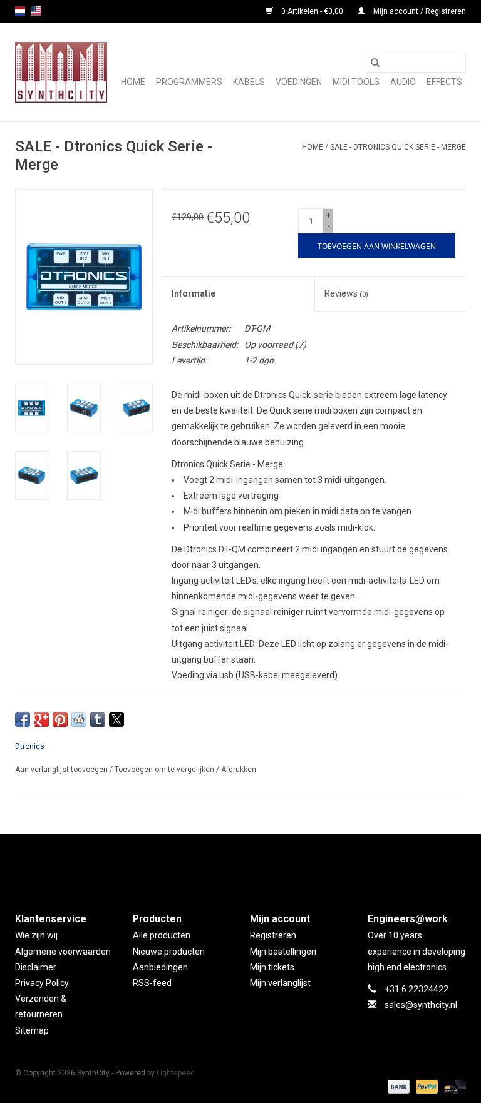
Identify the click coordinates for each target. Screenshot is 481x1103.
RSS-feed (152, 983)
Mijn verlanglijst (280, 983)
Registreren (273, 935)
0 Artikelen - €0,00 (312, 11)
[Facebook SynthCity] (240, 863)
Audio (403, 82)
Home (133, 82)
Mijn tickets (272, 967)
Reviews (346, 293)
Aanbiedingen (160, 967)
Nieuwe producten (169, 952)
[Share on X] (116, 719)
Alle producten (161, 935)
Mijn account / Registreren (418, 11)
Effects (444, 82)
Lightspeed (176, 1073)
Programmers (189, 82)
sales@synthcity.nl (421, 1005)
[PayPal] (425, 1086)
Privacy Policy (42, 983)
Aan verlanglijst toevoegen (62, 769)
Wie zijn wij (36, 935)
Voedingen (299, 82)
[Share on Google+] (41, 719)
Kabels (249, 82)
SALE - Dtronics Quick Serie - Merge (398, 147)
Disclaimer (35, 967)
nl (20, 11)
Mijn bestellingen (283, 952)
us (36, 11)
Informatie (193, 293)
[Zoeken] (375, 63)
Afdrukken (238, 769)
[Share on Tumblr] (97, 719)
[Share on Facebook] (22, 719)
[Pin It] (60, 719)
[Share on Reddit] (78, 719)
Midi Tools (356, 82)
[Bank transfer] (397, 1086)
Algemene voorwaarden (63, 952)
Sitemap (32, 1030)
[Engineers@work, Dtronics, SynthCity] (61, 72)
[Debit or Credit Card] (453, 1086)
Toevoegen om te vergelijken (165, 769)
